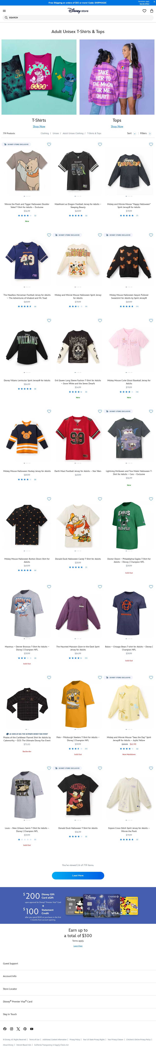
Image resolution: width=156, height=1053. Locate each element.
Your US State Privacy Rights (94, 1039)
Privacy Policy (75, 1039)
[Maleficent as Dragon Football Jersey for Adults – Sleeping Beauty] (78, 172)
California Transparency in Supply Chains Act (51, 1045)
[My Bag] (152, 11)
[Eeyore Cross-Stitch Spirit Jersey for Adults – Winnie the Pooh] (129, 796)
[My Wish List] (144, 11)
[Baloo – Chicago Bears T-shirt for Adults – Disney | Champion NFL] (129, 614)
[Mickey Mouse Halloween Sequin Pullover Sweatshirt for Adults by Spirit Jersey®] (129, 263)
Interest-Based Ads (23, 1045)
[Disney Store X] (18, 1028)
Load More (78, 875)
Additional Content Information (55, 1039)
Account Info (9, 976)
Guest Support (10, 963)
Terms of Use (34, 1039)
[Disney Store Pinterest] (25, 1028)
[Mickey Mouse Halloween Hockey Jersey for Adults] (27, 439)
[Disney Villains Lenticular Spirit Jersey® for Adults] (27, 348)
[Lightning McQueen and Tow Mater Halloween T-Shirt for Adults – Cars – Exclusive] (129, 439)
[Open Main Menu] (4, 11)
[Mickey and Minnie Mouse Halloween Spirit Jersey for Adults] (78, 263)
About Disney (8, 1045)
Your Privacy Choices (115, 1040)
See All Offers (144, 4)
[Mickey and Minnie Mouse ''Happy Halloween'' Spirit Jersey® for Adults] (129, 172)
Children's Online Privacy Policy (138, 1039)
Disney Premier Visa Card (17, 1001)
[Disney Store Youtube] (32, 1028)
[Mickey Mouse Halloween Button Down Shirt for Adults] (27, 527)
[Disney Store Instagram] (11, 1028)
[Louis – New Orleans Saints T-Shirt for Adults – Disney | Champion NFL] (27, 796)
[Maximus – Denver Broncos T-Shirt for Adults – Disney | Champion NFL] (27, 614)
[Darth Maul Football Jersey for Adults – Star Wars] (78, 439)
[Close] (153, 3)
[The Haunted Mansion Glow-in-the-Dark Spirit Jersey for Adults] (78, 614)
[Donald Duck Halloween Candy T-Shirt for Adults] (78, 527)
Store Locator (10, 989)
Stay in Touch (10, 1014)
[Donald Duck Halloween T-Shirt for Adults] (78, 796)
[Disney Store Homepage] (78, 11)
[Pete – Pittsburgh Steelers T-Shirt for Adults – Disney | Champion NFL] (78, 705)
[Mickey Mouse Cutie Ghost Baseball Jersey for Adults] (129, 348)
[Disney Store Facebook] (3, 1028)
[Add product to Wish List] (49, 144)
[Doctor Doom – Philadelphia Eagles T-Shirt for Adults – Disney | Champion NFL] (129, 527)
